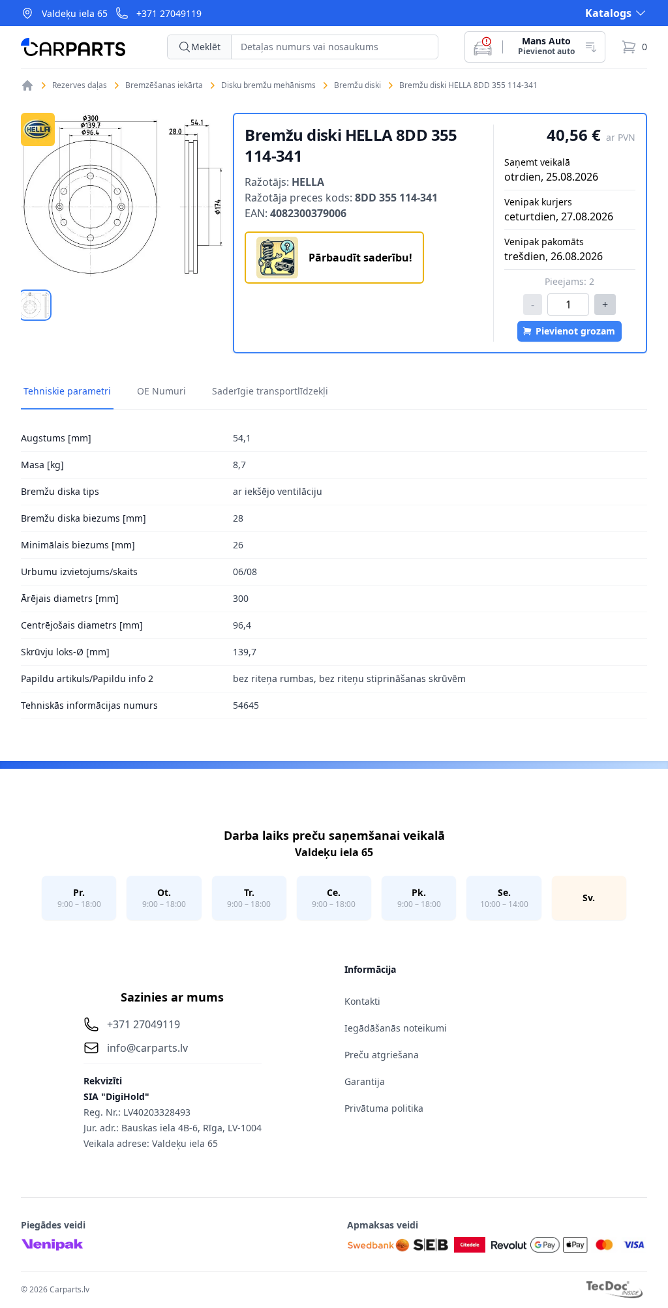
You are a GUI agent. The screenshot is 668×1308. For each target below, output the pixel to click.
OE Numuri (161, 391)
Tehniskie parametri (67, 391)
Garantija (364, 1081)
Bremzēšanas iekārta (164, 85)
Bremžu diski (357, 85)
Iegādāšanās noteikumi (395, 1028)
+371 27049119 (169, 13)
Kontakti (362, 1001)
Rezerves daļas (79, 85)
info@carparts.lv (147, 1048)
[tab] (35, 305)
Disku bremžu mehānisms (268, 85)
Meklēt (205, 46)
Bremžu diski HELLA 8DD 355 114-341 (468, 85)
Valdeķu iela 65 (75, 13)
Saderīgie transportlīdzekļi (270, 391)
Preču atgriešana (381, 1054)
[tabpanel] (121, 194)
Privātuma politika (383, 1108)
